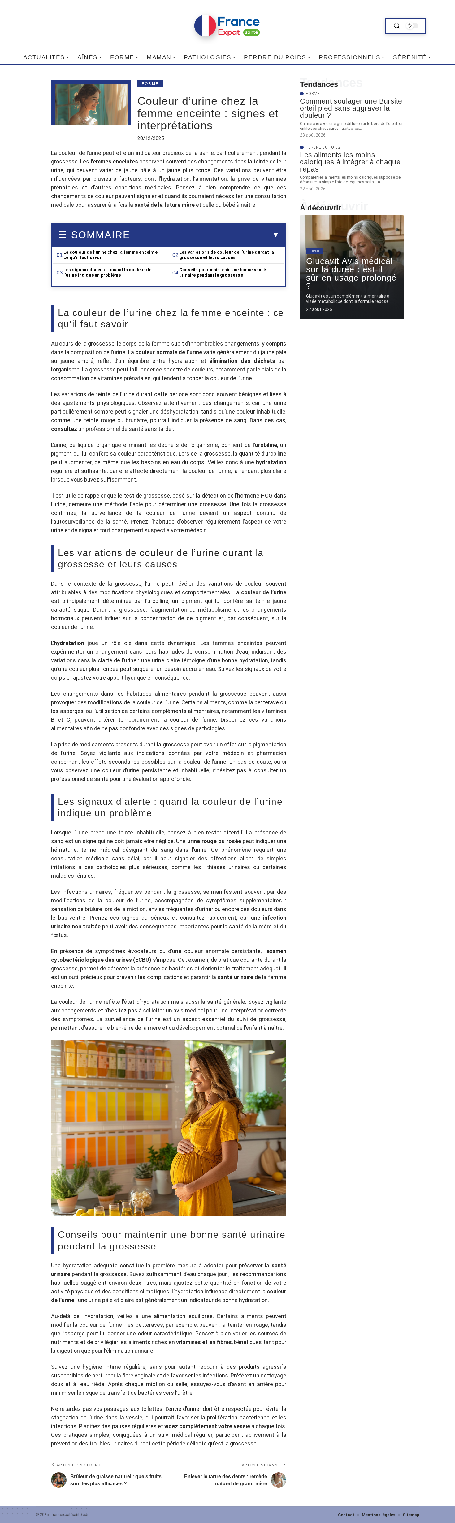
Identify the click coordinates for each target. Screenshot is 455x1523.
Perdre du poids (323, 147)
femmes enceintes (114, 161)
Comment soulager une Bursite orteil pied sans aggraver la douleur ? (351, 108)
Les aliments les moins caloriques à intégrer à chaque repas (350, 162)
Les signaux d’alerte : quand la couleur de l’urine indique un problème (107, 272)
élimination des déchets (242, 361)
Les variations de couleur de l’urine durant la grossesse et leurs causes (226, 255)
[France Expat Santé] (227, 25)
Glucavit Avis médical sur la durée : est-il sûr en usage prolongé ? (351, 274)
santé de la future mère (164, 205)
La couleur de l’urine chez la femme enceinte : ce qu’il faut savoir (111, 255)
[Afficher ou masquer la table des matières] (204, 235)
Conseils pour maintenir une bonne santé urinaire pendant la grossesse (222, 272)
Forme (150, 84)
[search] (397, 26)
